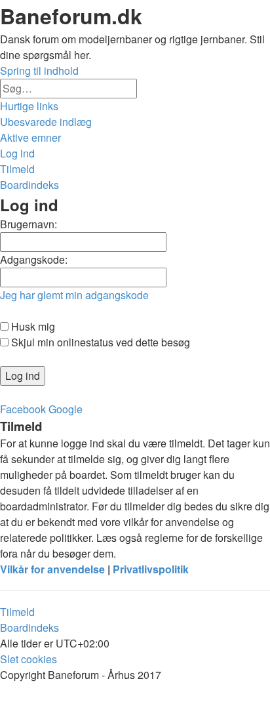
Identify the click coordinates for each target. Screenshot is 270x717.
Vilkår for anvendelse (52, 569)
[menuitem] (46, 121)
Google (65, 409)
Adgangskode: (34, 259)
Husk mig (32, 326)
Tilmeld (17, 611)
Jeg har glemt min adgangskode (74, 294)
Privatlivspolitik (151, 569)
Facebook (23, 409)
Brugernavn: (28, 224)
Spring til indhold (39, 70)
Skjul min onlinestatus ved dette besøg (99, 342)
